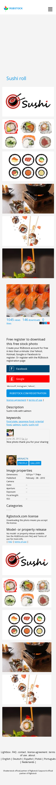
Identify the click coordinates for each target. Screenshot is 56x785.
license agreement (37, 752)
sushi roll (33, 424)
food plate (12, 421)
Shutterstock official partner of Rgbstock (20, 770)
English (6, 758)
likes (8, 323)
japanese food (26, 421)
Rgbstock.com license (22, 516)
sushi (24, 424)
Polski (38, 758)
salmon (17, 424)
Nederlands (28, 762)
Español (28, 758)
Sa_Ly (25, 438)
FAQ (10, 541)
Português (50, 758)
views (17, 320)
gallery (35, 463)
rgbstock (16, 8)
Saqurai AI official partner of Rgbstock (36, 772)
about (31, 755)
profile (22, 463)
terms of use (21, 541)
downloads (34, 320)
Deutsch (17, 758)
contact (22, 752)
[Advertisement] (28, 44)
